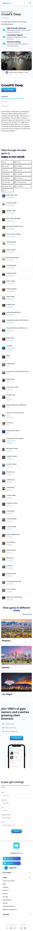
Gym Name (4, 800)
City (2, 807)
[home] (6, 3)
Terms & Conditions (12, 924)
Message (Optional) (6, 814)
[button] (30, 3)
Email (2, 822)
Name (2, 792)
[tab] (12, 97)
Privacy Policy (23, 924)
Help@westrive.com (16, 853)
